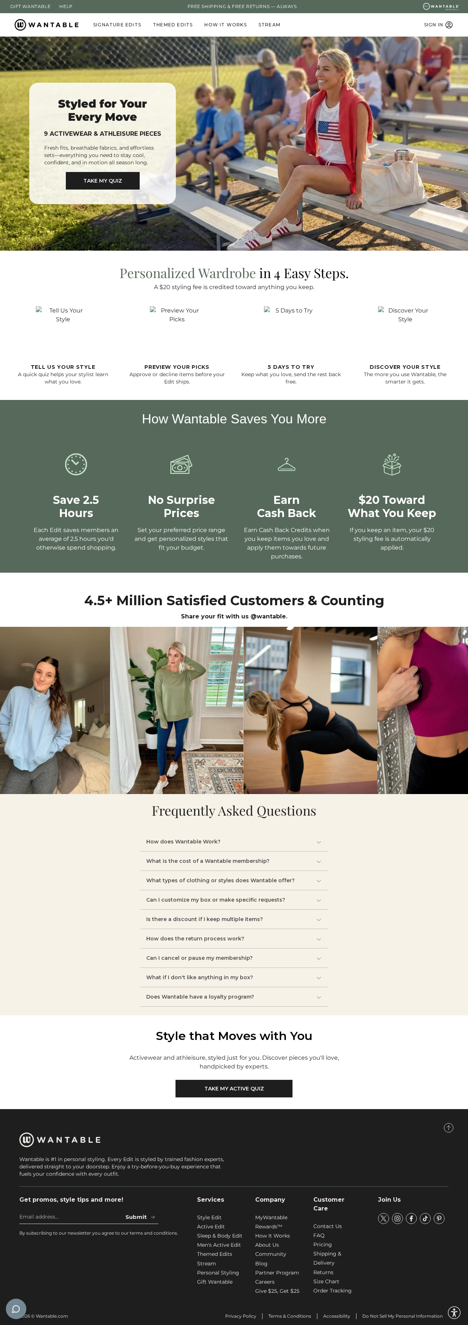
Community (270, 1254)
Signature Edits (117, 24)
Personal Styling (218, 1272)
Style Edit (209, 1217)
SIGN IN (433, 24)
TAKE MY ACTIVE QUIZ (234, 1088)
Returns (323, 1272)
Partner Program (277, 1272)
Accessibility (336, 1316)
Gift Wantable (30, 6)
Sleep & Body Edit (219, 1235)
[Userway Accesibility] (454, 1312)
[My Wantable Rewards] (441, 6)
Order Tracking (332, 1290)
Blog (261, 1263)
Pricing (322, 1244)
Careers (265, 1282)
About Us (267, 1245)
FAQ (319, 1235)
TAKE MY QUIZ (102, 180)
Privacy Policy (240, 1316)
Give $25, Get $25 (277, 1291)
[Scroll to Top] (448, 1128)
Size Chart (326, 1281)
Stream (269, 24)
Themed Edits (173, 24)
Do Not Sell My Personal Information (402, 1316)
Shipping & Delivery (327, 1258)
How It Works (225, 24)
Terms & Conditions (289, 1316)
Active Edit (211, 1226)
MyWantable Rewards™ (271, 1222)
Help (65, 6)
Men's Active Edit (219, 1245)
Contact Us (327, 1226)
